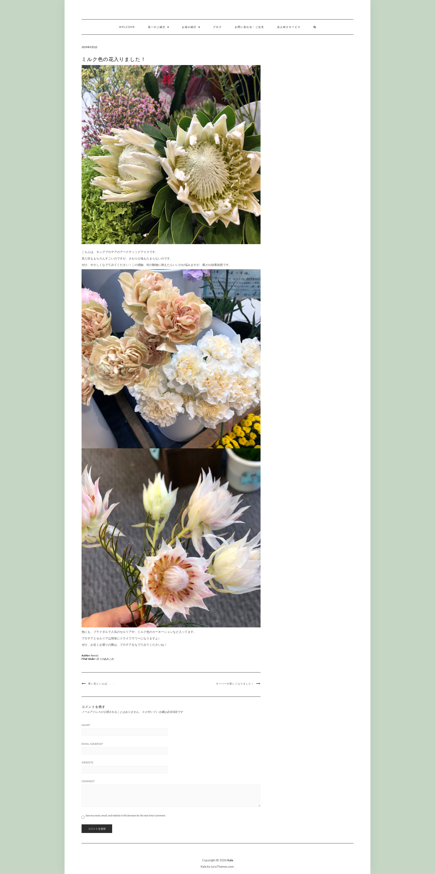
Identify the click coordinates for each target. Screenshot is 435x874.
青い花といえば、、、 (101, 683)
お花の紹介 (190, 27)
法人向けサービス (289, 27)
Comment (88, 781)
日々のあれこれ (105, 658)
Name (86, 725)
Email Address (92, 743)
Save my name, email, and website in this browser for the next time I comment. (126, 815)
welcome (127, 27)
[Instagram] (356, 10)
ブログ (217, 27)
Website (87, 762)
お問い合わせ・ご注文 (249, 27)
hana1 (95, 655)
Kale (230, 860)
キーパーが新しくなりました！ (235, 683)
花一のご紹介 (157, 27)
